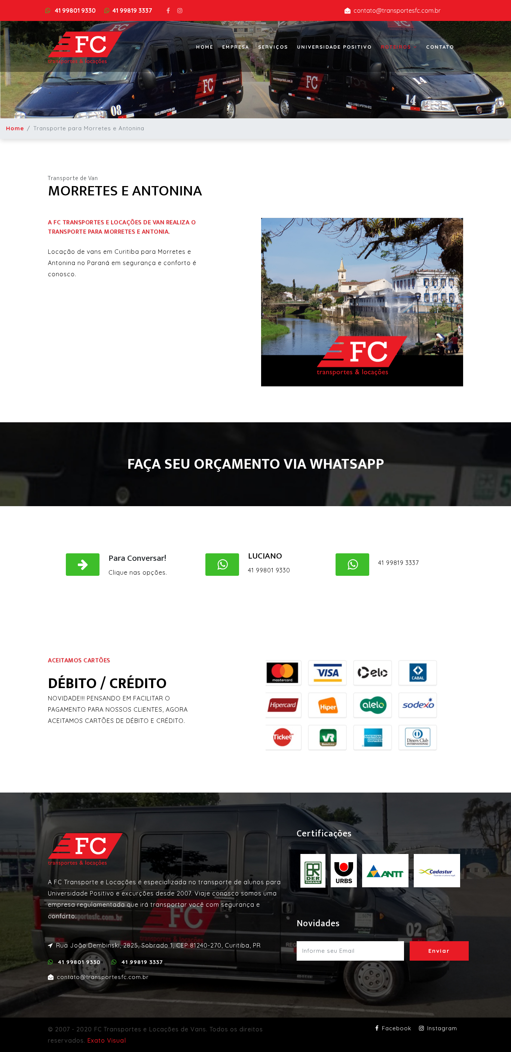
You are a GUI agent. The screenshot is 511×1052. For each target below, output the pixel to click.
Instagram (442, 1028)
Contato (440, 47)
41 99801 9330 (74, 10)
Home (204, 47)
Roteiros (397, 47)
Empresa (235, 47)
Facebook (396, 1028)
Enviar (439, 950)
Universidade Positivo (334, 47)
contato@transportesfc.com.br (397, 10)
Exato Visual (106, 1040)
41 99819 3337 (132, 10)
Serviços (273, 47)
